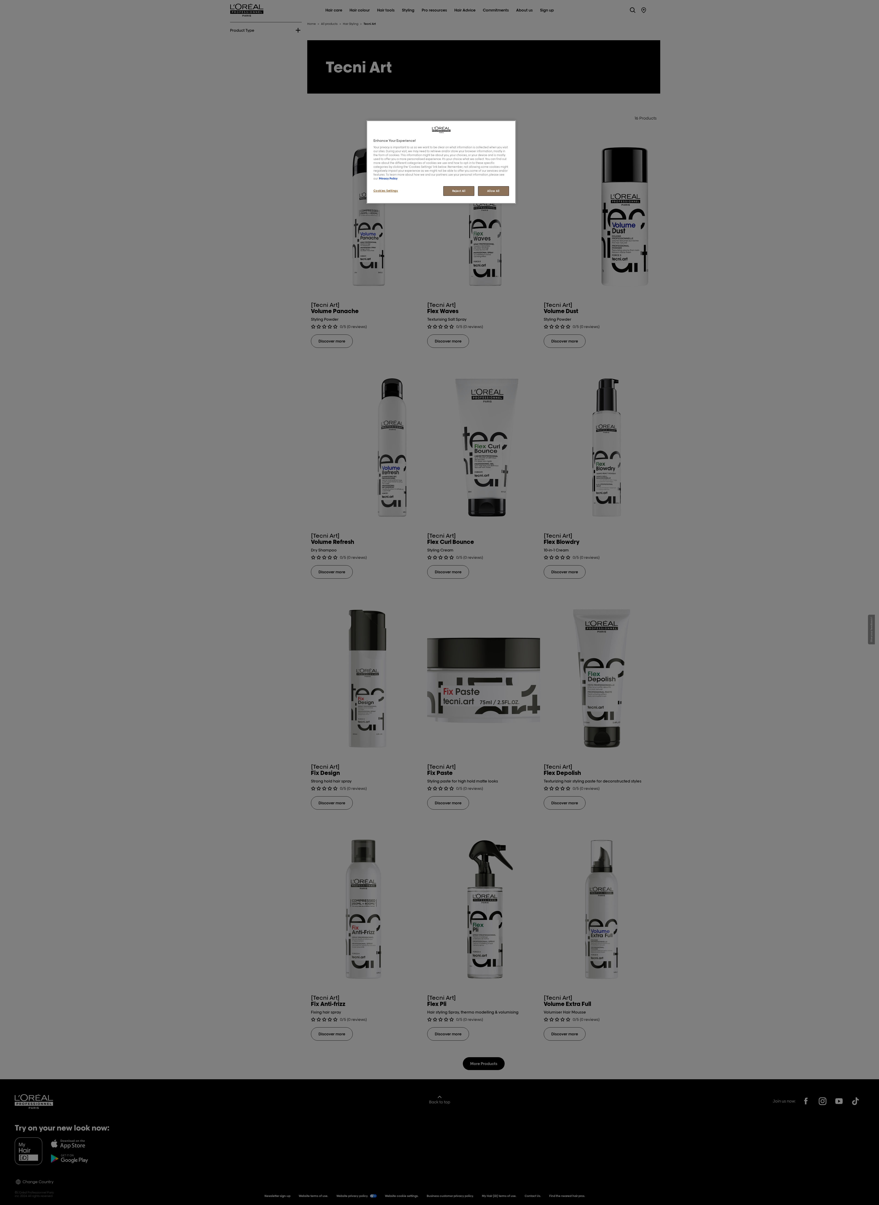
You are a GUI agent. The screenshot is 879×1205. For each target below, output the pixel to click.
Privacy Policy (388, 178)
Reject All (459, 191)
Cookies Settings (385, 190)
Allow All (493, 191)
